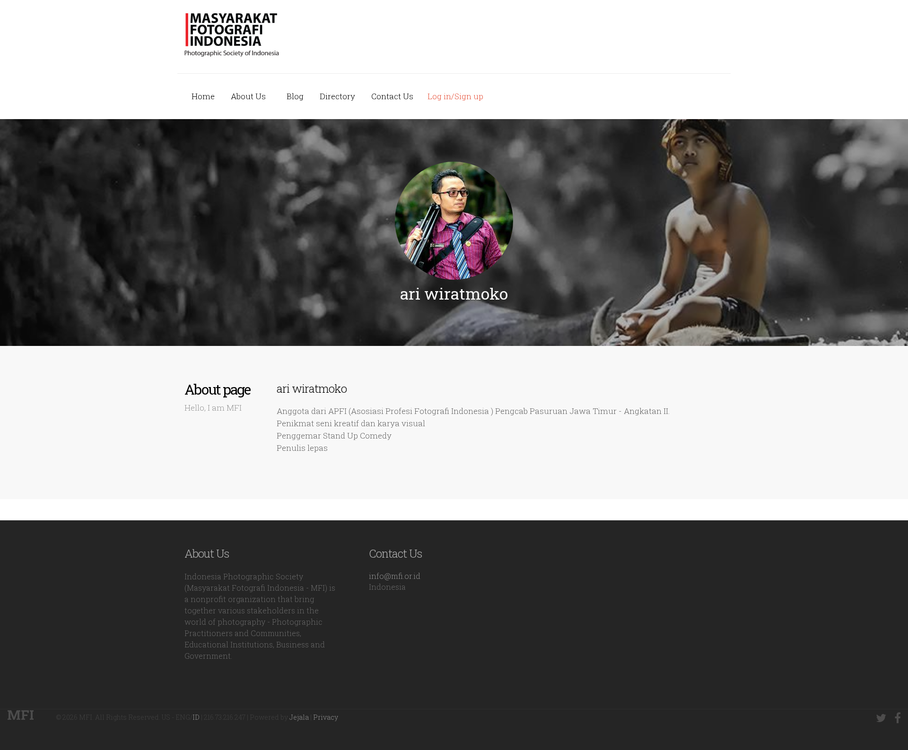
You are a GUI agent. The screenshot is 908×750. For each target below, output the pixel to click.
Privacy (325, 717)
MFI (20, 715)
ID (196, 717)
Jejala (299, 717)
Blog (295, 96)
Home (203, 96)
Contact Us (392, 96)
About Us (248, 96)
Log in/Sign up (455, 96)
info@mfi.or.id (394, 576)
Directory (337, 96)
